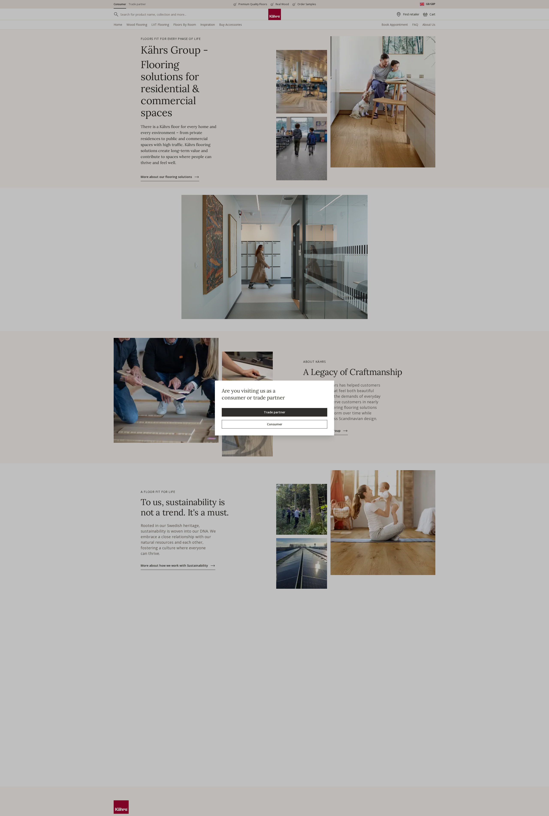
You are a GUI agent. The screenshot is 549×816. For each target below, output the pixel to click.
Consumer (274, 424)
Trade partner (274, 412)
